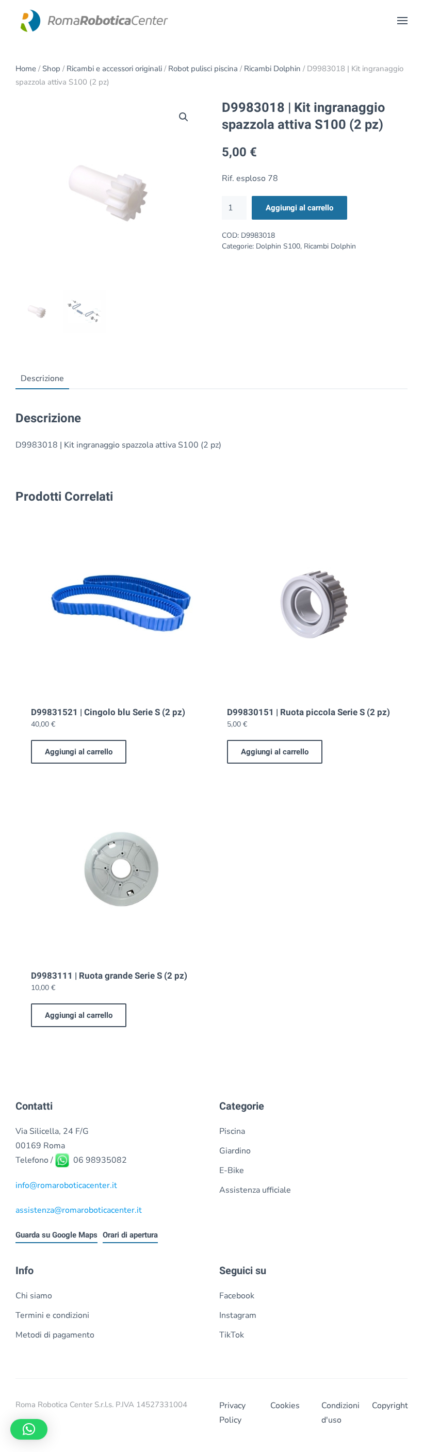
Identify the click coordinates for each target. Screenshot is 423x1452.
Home (25, 68)
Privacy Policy (232, 1413)
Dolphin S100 (278, 246)
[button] (183, 117)
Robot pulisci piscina (203, 68)
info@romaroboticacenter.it (66, 1185)
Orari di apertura (130, 1235)
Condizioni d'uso (339, 1413)
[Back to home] (92, 20)
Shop (51, 68)
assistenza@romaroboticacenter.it (78, 1210)
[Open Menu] (402, 20)
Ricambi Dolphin (272, 68)
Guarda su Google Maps (56, 1235)
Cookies (285, 1405)
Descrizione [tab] (42, 378)
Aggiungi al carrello (299, 207)
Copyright (390, 1405)
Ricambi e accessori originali (114, 68)
